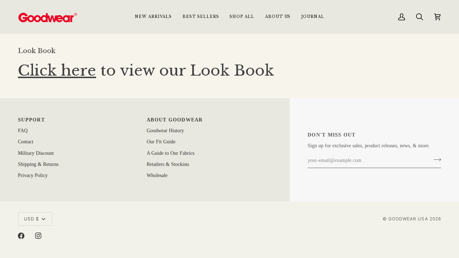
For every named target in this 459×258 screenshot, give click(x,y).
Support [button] (31, 120)
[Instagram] (38, 236)
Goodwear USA (408, 218)
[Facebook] (21, 236)
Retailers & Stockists (168, 164)
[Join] (435, 160)
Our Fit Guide (161, 141)
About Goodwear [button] (175, 120)
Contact (25, 141)
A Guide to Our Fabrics (170, 153)
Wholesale (157, 175)
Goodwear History (165, 130)
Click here (57, 70)
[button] (241, 16)
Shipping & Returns (38, 164)
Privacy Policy (33, 175)
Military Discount (36, 153)
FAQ (23, 130)
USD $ (31, 218)
